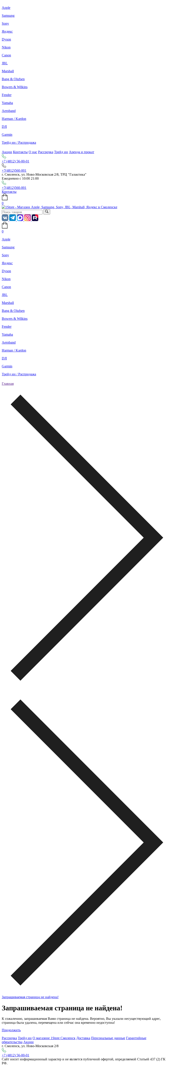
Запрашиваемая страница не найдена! (30, 997)
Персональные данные (108, 1038)
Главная (8, 383)
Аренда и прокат (81, 152)
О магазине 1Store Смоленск (54, 1038)
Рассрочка (45, 152)
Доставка (83, 1038)
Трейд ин (61, 152)
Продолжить (11, 1030)
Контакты (20, 152)
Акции (7, 152)
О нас (33, 152)
